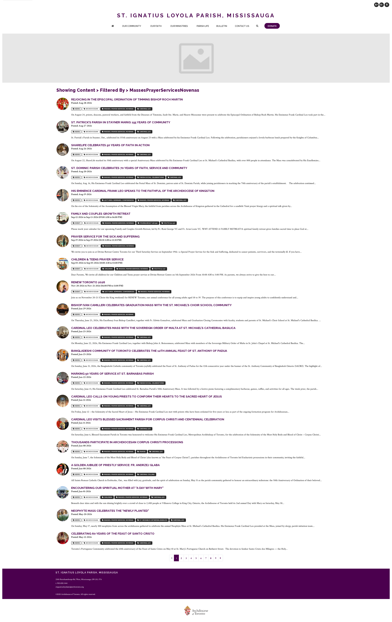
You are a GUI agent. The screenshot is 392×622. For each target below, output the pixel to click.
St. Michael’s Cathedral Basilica (153, 520)
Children (108, 269)
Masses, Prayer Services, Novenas (118, 109)
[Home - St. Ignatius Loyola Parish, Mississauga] (113, 26)
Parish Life (203, 26)
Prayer (142, 451)
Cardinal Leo (145, 109)
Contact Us (242, 26)
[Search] (257, 26)
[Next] (220, 558)
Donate (272, 26)
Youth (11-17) (169, 223)
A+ (376, 4)
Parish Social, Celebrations (151, 177)
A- (381, 4)
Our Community (131, 26)
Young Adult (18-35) (148, 223)
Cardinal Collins (147, 474)
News (77, 109)
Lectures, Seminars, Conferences (119, 200)
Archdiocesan (91, 109)
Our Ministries (179, 26)
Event (77, 223)
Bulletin (221, 26)
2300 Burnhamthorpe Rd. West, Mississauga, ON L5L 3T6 (79, 579)
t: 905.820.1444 (61, 583)
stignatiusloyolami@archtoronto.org (70, 587)
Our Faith (156, 26)
